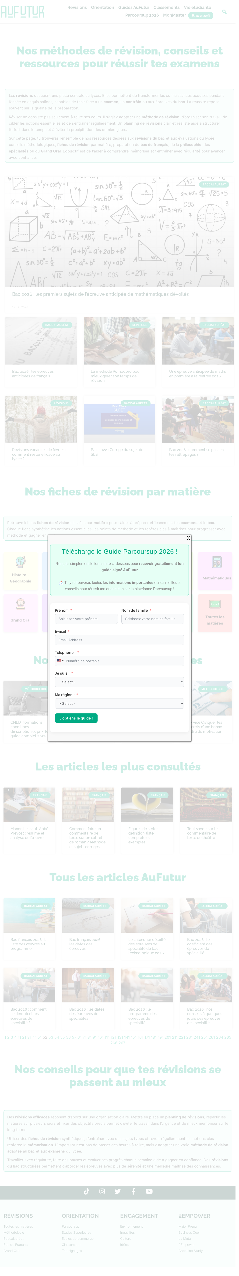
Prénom (62, 610)
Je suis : (62, 673)
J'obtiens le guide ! (76, 718)
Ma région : (65, 694)
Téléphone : (65, 652)
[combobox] (60, 661)
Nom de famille (134, 610)
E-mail (60, 631)
